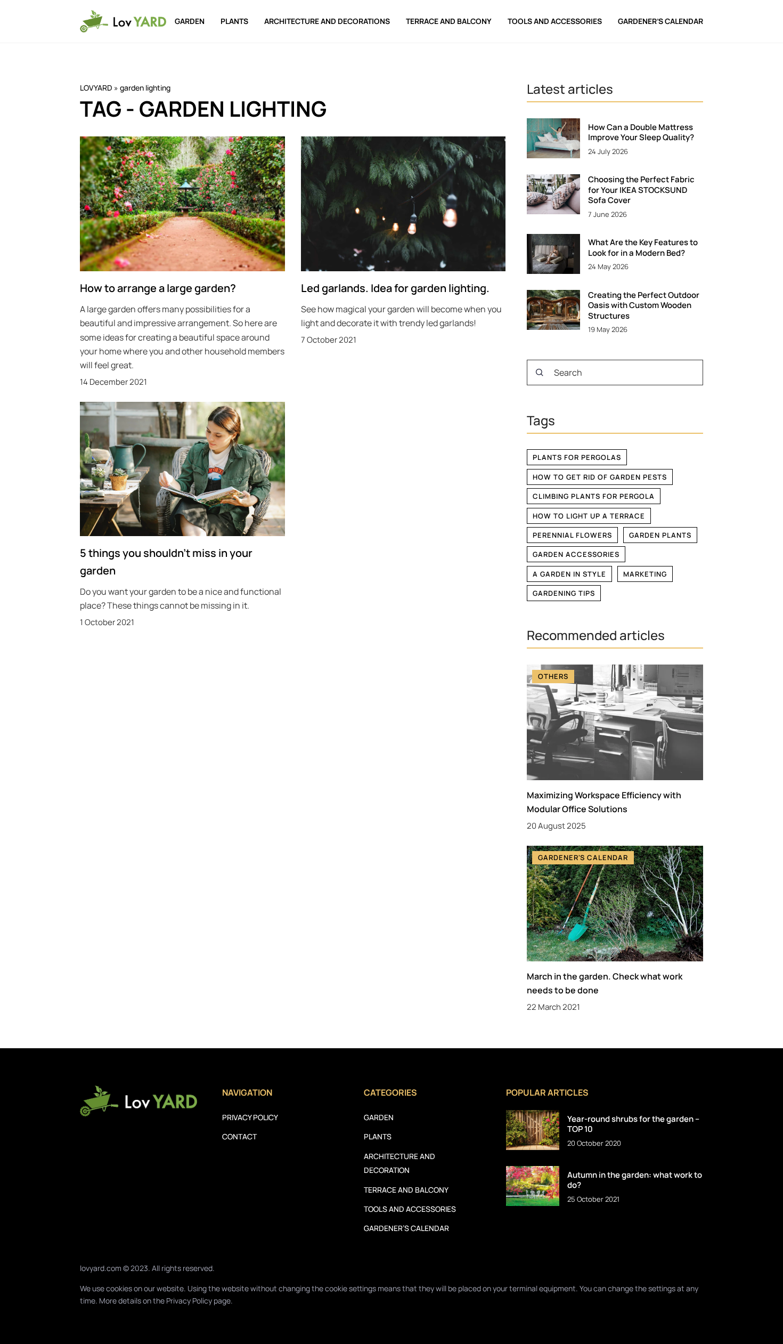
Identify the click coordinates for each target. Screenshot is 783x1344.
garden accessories (576, 554)
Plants (234, 21)
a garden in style (569, 574)
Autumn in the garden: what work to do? (634, 1180)
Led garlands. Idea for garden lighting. (395, 288)
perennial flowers (572, 535)
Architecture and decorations (327, 21)
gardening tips (564, 593)
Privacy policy (250, 1117)
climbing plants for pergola (594, 496)
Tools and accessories (555, 21)
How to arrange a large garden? (158, 288)
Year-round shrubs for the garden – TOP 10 (633, 1124)
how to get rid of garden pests (600, 477)
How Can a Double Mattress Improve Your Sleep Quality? (641, 132)
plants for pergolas (577, 457)
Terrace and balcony (449, 21)
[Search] (539, 372)
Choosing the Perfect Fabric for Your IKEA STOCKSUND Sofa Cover (641, 190)
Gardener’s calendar (660, 21)
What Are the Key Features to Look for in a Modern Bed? (643, 247)
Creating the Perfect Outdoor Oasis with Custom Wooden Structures (643, 305)
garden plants (660, 535)
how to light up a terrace (589, 516)
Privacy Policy (189, 1301)
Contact (239, 1136)
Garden (190, 21)
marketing (645, 574)
